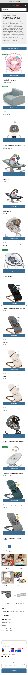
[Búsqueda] (23, 9)
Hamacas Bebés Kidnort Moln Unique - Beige (13, 369)
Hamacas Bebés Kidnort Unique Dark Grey (12, 303)
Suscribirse (13, 670)
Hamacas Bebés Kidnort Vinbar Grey (12, 528)
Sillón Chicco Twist (8, 112)
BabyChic (9, 611)
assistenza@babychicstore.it (7, 628)
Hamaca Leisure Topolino (9, 271)
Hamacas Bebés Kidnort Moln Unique (12, 401)
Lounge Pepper (7, 207)
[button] (2, 5)
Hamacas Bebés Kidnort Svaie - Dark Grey (12, 433)
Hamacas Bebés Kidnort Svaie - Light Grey (12, 239)
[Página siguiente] (17, 536)
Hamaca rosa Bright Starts (10, 81)
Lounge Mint (6, 176)
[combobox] (13, 9)
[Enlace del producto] (13, 69)
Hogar (4, 15)
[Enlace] (13, 1)
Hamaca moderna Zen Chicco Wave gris (13, 465)
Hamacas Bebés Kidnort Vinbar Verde (12, 497)
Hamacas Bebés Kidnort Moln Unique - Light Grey (13, 336)
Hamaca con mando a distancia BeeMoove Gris (11, 144)
